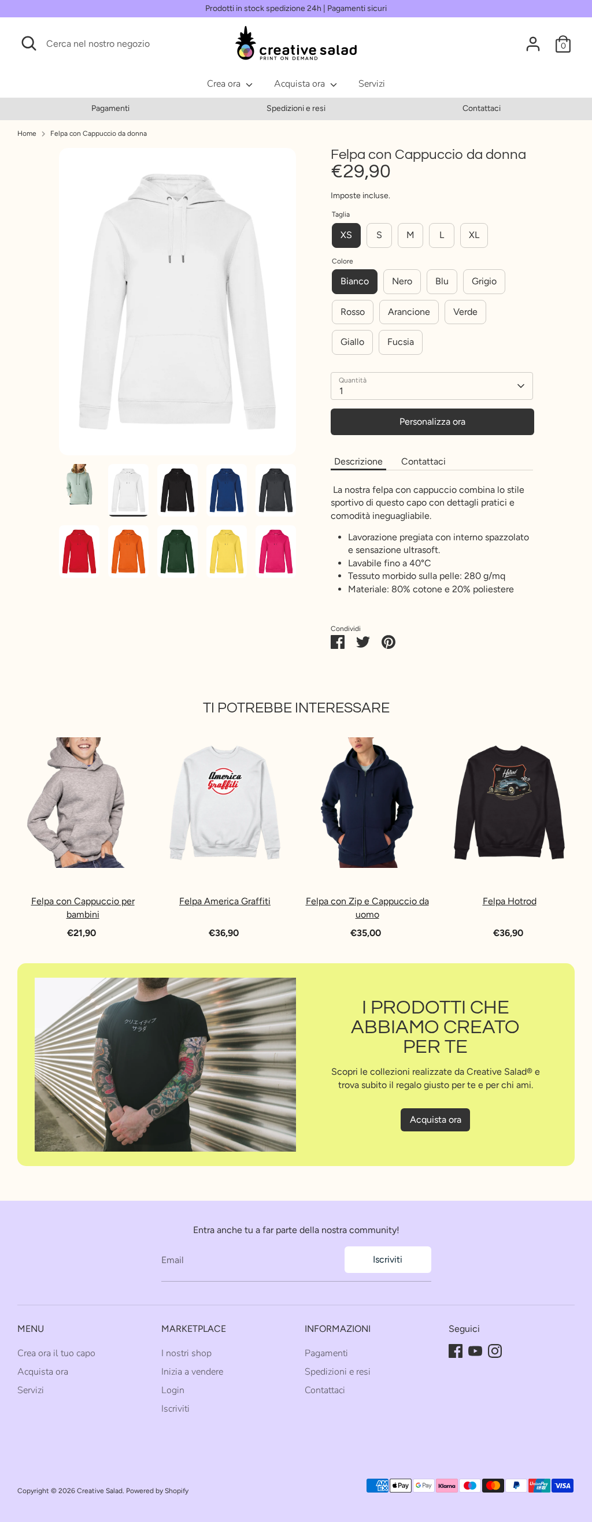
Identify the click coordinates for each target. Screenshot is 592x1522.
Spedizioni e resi (296, 108)
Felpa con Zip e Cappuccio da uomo (367, 908)
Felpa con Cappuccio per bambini (83, 908)
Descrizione (358, 461)
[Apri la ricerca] (28, 43)
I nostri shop (186, 1353)
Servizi (371, 83)
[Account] (533, 43)
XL (474, 234)
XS (346, 234)
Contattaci (481, 108)
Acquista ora (300, 83)
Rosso (353, 311)
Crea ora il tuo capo (56, 1353)
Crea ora (225, 83)
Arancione (409, 311)
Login (172, 1390)
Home (26, 133)
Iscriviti (387, 1259)
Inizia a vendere (192, 1371)
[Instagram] (495, 1351)
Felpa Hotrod (509, 901)
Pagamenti (110, 108)
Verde (465, 311)
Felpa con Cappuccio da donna (98, 133)
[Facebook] (455, 1351)
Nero (402, 281)
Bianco (355, 281)
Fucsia (400, 341)
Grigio (484, 281)
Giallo (352, 341)
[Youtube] (475, 1351)
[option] (110, 109)
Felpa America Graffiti (225, 901)
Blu (442, 281)
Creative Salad (100, 1491)
